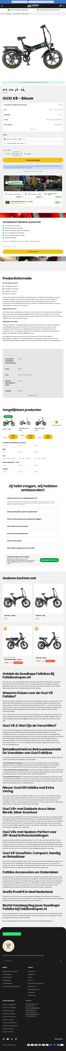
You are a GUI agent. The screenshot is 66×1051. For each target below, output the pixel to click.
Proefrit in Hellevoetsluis (10, 1026)
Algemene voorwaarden (10, 971)
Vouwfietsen (8, 13)
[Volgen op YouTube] (8, 1039)
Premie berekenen (33, 251)
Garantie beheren (33, 989)
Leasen (30, 977)
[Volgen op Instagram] (4, 1039)
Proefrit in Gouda (8, 1020)
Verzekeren (31, 971)
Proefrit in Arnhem (8, 1011)
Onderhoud (31, 974)
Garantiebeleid (7, 983)
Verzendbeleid (7, 977)
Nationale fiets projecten (35, 983)
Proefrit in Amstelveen (10, 1008)
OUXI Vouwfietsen (16, 13)
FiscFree (30, 980)
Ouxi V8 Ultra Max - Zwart (13, 659)
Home (2, 13)
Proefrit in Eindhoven (9, 1017)
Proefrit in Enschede (9, 1014)
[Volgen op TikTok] (12, 1039)
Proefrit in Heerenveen (10, 1023)
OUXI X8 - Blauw (25, 13)
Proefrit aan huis (8, 1032)
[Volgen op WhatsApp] (16, 1039)
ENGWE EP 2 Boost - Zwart (40, 429)
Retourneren (32, 986)
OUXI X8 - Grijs (40, 616)
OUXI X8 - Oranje (9, 616)
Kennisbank (31, 992)
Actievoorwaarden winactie (11, 986)
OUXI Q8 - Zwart (41, 658)
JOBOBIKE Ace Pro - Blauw (24, 429)
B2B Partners (32, 995)
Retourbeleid (7, 980)
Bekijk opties (13, 436)
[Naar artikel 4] (22, 89)
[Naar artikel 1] (5, 89)
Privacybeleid (7, 974)
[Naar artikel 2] (11, 89)
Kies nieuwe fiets (56, 423)
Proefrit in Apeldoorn (9, 1005)
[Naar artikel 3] (16, 89)
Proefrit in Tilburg (8, 1029)
